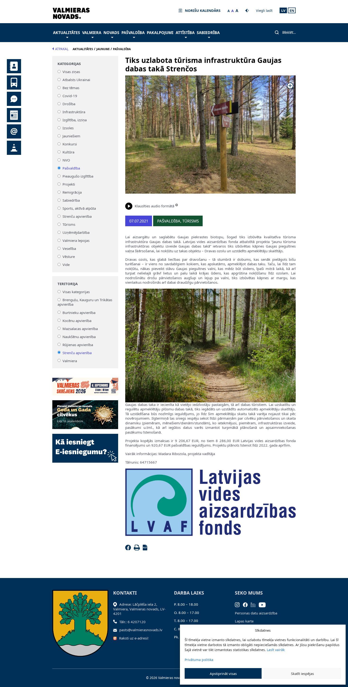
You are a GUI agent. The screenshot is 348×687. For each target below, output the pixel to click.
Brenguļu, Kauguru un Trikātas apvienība (85, 302)
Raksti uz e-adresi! (133, 638)
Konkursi (69, 144)
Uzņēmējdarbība (75, 232)
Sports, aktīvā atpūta (79, 208)
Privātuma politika (199, 659)
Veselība (69, 248)
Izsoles (68, 128)
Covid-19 (69, 95)
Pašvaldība (133, 32)
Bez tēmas (70, 87)
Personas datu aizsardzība (256, 613)
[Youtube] (264, 604)
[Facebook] (129, 549)
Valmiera (91, 32)
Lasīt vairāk (276, 650)
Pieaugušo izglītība (77, 176)
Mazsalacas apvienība (80, 328)
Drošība (68, 103)
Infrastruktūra (73, 111)
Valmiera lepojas (75, 240)
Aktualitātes (66, 32)
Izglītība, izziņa (74, 119)
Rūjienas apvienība (77, 344)
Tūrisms (68, 224)
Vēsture (68, 256)
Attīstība (185, 32)
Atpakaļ (61, 49)
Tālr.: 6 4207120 (132, 621)
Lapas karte (244, 621)
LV (283, 10)
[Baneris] (85, 384)
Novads (111, 32)
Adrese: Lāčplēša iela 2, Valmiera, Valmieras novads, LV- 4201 (139, 609)
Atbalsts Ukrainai (76, 79)
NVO (66, 160)
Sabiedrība (208, 32)
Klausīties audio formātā (154, 206)
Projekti (68, 184)
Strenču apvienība (77, 216)
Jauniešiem (71, 136)
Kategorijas (69, 63)
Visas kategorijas (76, 291)
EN (292, 10)
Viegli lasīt (264, 10)
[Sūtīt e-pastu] (116, 629)
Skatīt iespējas (302, 673)
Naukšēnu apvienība (79, 336)
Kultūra (68, 152)
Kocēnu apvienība (76, 320)
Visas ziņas (71, 71)
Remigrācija (72, 192)
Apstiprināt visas (223, 673)
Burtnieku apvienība (78, 312)
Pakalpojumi (160, 32)
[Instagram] (239, 604)
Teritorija (68, 284)
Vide (66, 264)
